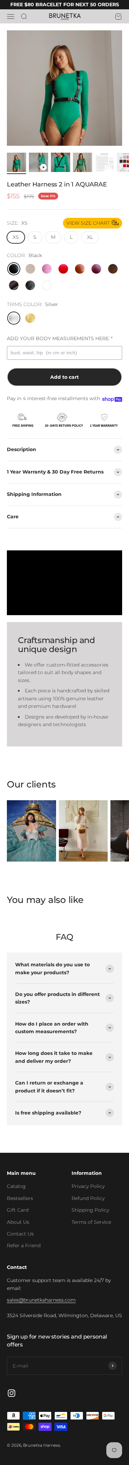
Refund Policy (88, 1198)
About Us (18, 1222)
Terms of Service (91, 1222)
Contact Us (20, 1234)
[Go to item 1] (16, 163)
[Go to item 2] (38, 163)
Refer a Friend (24, 1245)
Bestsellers (20, 1198)
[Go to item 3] (60, 163)
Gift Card (18, 1210)
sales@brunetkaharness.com (41, 1300)
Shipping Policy (90, 1210)
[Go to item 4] (82, 163)
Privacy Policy (88, 1186)
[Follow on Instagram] (11, 1393)
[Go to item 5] (104, 163)
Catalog (16, 1186)
